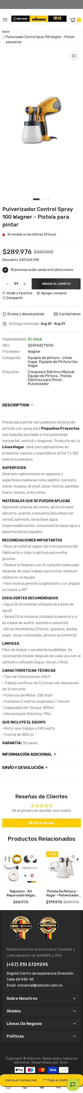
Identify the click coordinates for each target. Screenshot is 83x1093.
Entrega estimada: (24, 324)
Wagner (34, 351)
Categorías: (11, 358)
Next (75, 878)
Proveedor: (11, 352)
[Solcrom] (39, 20)
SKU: (6, 345)
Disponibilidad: (14, 339)
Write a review (41, 823)
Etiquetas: (10, 372)
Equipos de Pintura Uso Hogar (53, 364)
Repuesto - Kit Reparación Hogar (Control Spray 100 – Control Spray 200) (21, 894)
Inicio (6, 32)
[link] (31, 856)
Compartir (14, 298)
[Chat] (73, 1084)
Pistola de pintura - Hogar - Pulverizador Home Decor (62, 894)
